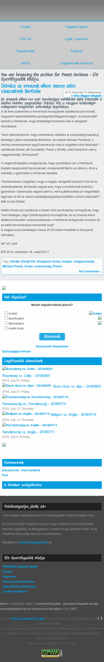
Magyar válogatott (91, 95)
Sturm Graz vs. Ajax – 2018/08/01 (77, 386)
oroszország (42, 266)
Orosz (28, 266)
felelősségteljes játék (33, 542)
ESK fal (25, 38)
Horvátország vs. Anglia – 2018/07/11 (28, 431)
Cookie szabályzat (15, 591)
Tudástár (76, 51)
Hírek (76, 95)
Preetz (57, 266)
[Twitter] (101, 618)
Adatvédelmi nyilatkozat (19, 586)
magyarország (84, 261)
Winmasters (16, 323)
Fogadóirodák (25, 51)
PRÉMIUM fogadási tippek (20, 566)
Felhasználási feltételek (18, 581)
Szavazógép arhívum (16, 351)
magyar (67, 261)
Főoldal (25, 26)
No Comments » (90, 271)
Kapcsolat (9, 576)
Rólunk (7, 571)
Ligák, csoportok (76, 38)
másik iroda (16, 328)
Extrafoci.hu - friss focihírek (21, 470)
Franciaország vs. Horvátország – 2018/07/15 (34, 403)
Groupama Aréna (48, 261)
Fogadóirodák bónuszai (76, 63)
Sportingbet (16, 318)
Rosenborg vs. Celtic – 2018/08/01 (26, 375)
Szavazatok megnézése (52, 346)
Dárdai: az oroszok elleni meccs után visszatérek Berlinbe (38, 88)
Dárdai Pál (28, 261)
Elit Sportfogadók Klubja (52, 8)
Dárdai (15, 261)
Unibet (12, 313)
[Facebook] (98, 618)
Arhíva (25, 63)
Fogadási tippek (76, 26)
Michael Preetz (13, 266)
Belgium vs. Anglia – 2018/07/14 (73, 414)
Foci (5, 475)
